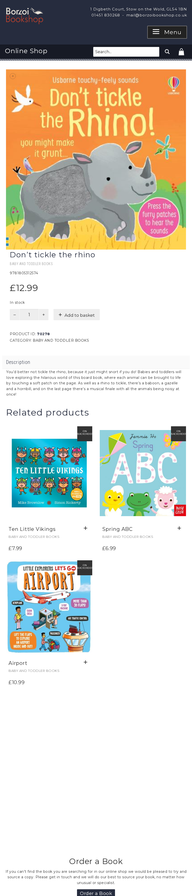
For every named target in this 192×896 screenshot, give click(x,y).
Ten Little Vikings (32, 529)
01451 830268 (106, 15)
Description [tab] (18, 362)
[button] (87, 528)
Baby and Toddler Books (31, 264)
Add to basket (79, 315)
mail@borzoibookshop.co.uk (156, 15)
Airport (18, 663)
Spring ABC (117, 529)
